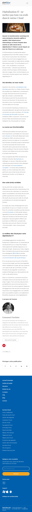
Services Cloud (6, 410)
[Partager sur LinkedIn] (21, 366)
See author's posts (10, 340)
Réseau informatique (8, 432)
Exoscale (10, 212)
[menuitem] (27, 3)
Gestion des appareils (8, 417)
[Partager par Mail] (27, 366)
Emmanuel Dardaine (11, 317)
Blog (3, 398)
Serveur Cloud (6, 422)
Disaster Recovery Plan (8, 450)
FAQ (3, 395)
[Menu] (27, 3)
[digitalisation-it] (16, 28)
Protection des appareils (9, 440)
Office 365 (15, 253)
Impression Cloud (7, 420)
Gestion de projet (7, 383)
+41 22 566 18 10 (16, 509)
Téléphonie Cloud (7, 435)
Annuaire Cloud (6, 445)
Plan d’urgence (6, 448)
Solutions (5, 386)
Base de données (7, 430)
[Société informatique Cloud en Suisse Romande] (13, 3)
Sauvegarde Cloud (7, 425)
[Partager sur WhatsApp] (16, 366)
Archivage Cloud (6, 427)
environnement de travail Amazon (15, 257)
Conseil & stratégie (7, 380)
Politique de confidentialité (10, 496)
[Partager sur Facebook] (5, 366)
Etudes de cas (6, 389)
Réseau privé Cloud (7, 437)
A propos (5, 392)
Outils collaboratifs (7, 412)
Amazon (8, 136)
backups (19, 159)
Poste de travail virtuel (8, 415)
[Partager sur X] (10, 366)
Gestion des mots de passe (9, 442)
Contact (4, 401)
